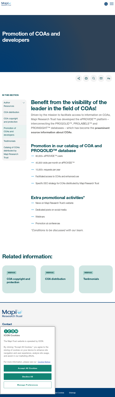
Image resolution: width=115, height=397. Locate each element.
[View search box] (106, 4)
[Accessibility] (108, 78)
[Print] (86, 78)
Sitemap (72, 393)
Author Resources (9, 104)
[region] (27, 360)
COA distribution (11, 112)
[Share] (78, 78)
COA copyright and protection (11, 120)
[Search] (93, 78)
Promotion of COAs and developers (10, 131)
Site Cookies (59, 393)
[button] (24, 103)
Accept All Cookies (27, 368)
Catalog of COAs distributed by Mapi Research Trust (12, 152)
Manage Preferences (27, 385)
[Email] (101, 78)
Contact (7, 324)
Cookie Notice (44, 362)
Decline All (27, 376)
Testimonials (9, 141)
